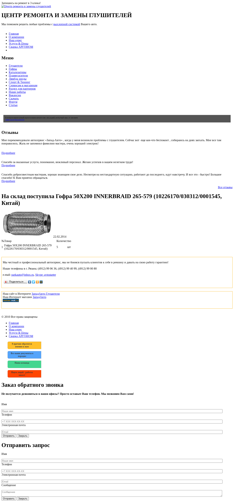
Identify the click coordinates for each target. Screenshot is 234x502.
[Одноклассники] (37, 282)
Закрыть (22, 435)
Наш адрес (15, 40)
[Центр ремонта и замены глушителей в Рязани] (26, 6)
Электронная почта (13, 425)
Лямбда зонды (18, 78)
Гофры (13, 68)
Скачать (14, 98)
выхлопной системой (66, 24)
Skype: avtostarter (45, 274)
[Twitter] (33, 282)
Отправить (9, 435)
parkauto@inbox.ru (22, 274)
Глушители (16, 65)
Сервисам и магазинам (23, 85)
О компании (16, 37)
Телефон (6, 414)
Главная (14, 33)
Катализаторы (17, 72)
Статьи (13, 105)
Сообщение (8, 485)
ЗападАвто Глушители (46, 293)
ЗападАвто (39, 297)
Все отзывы (225, 187)
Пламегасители (18, 75)
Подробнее (8, 152)
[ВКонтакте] (30, 282)
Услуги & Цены (18, 43)
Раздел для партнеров (22, 88)
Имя (4, 404)
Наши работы (17, 91)
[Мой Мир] (41, 282)
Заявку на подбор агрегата (14, 120)
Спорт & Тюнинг (19, 82)
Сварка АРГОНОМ (21, 46)
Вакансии (15, 95)
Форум (13, 101)
